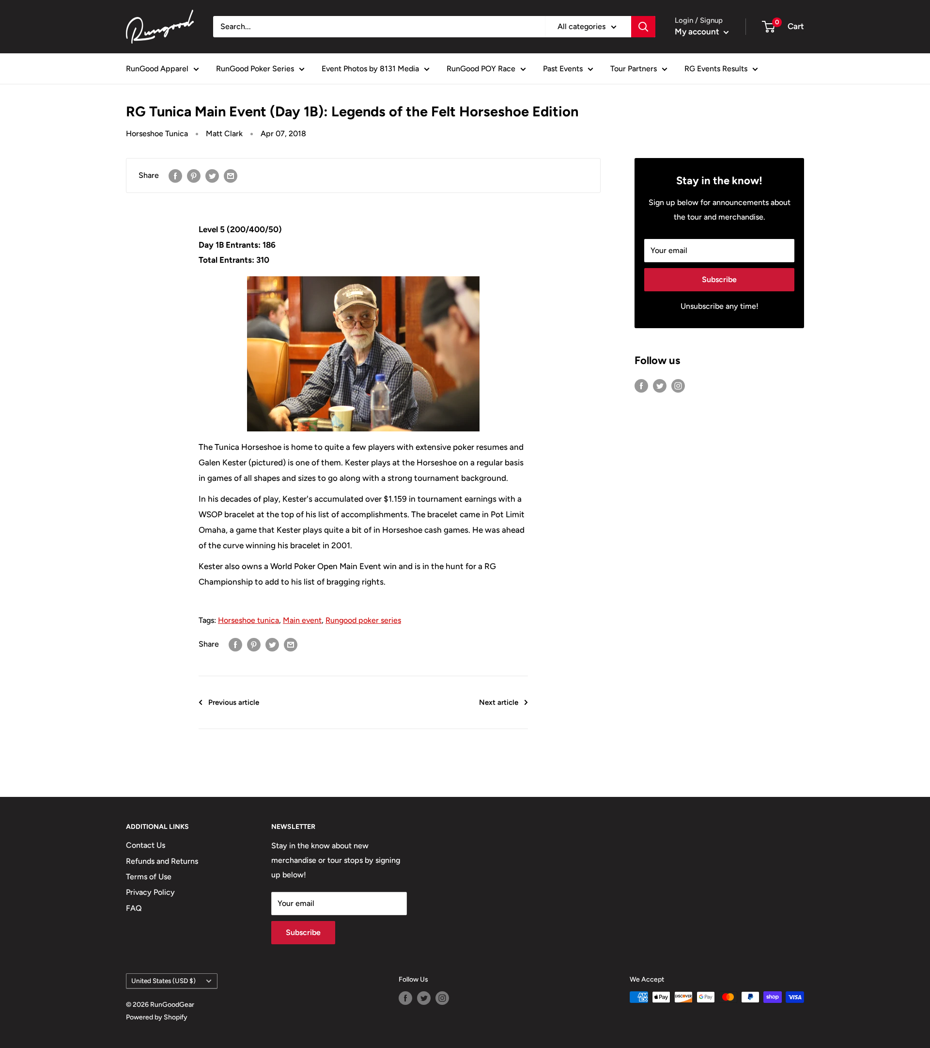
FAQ (134, 908)
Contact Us (145, 845)
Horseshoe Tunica (157, 133)
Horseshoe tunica (248, 620)
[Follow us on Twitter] (659, 385)
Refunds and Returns (162, 861)
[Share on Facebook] (175, 175)
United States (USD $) (163, 980)
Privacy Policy (150, 892)
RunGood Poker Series (255, 68)
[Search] (643, 26)
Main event (302, 620)
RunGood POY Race (481, 68)
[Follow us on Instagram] (678, 385)
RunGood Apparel (157, 68)
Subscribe (719, 279)
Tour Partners (633, 68)
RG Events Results (715, 68)
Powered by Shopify (156, 1017)
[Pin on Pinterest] (194, 175)
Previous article (233, 702)
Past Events (563, 68)
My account (698, 31)
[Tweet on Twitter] (212, 175)
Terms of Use (148, 876)
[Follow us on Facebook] (641, 385)
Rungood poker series (363, 620)
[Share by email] (230, 175)
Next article (498, 702)
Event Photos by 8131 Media (370, 68)
